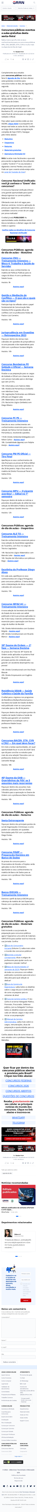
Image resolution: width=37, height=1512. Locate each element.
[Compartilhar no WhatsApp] (30, 59)
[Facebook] (27, 1486)
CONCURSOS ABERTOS (18, 1091)
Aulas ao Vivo (24, 1415)
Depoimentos (24, 1409)
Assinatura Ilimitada (13, 154)
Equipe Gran (20, 51)
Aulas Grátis (24, 1417)
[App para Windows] (4, 1486)
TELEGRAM (18, 1122)
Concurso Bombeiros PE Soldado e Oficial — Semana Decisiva (17, 367)
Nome (3, 1340)
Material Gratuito (12, 26)
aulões (29, 26)
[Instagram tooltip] (21, 1486)
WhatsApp (24, 1381)
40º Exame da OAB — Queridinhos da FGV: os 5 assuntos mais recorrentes (16, 780)
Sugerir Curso (24, 1420)
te (23, 820)
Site (2, 1354)
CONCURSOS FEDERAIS (18, 1080)
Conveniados (5, 1391)
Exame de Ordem (6, 1417)
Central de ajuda (26, 1375)
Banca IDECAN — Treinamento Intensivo (14, 893)
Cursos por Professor (8, 1434)
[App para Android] (14, 1486)
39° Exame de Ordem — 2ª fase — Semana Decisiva (16, 647)
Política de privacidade (19, 1475)
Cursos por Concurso (8, 1425)
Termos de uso (18, 1478)
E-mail (4, 1347)
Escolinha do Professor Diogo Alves (18, 571)
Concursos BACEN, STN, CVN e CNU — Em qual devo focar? (18, 742)
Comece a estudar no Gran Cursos (18, 1139)
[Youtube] (17, 1486)
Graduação (4, 1419)
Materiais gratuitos (12, 150)
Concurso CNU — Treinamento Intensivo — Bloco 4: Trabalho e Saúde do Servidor (17, 262)
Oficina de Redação (7, 1437)
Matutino (8, 139)
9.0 (24, 154)
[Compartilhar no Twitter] (25, 59)
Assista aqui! (19, 439)
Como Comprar (6, 1381)
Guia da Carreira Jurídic (16, 999)
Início (3, 26)
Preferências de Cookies (9, 1400)
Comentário (5, 1317)
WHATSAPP (18, 1117)
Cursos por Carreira (7, 1428)
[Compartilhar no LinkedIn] (28, 59)
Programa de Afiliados (8, 1394)
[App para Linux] (7, 1486)
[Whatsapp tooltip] (24, 1486)
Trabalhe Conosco (7, 1397)
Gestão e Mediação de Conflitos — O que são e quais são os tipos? (18, 298)
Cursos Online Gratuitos (9, 1440)
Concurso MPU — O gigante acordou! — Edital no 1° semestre (17, 493)
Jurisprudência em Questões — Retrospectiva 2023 (17, 334)
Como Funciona (6, 1378)
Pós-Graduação (6, 1422)
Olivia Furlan (5, 1212)
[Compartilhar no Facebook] (23, 59)
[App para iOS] (11, 1486)
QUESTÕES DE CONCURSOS (18, 1096)
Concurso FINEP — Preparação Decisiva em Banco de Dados (15, 854)
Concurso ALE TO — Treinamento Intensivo (14, 535)
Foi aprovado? (26, 1400)
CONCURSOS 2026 (18, 1085)
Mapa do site (18, 1481)
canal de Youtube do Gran (14, 172)
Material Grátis (25, 1412)
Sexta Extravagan (11, 820)
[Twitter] (31, 1486)
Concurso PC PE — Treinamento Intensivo (14, 419)
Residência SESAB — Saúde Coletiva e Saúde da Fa (16, 692)
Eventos (22, 26)
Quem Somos (5, 1375)
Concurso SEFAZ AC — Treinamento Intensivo (14, 605)
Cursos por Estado (7, 1431)
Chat (23, 1378)
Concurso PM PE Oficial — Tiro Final (16, 455)
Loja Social (4, 1384)
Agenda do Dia (14, 78)
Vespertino (9, 142)
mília (30, 693)
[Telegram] (34, 1486)
